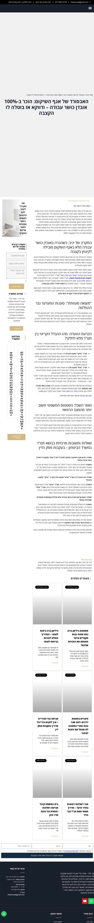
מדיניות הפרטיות (72, 851)
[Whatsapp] (91, 901)
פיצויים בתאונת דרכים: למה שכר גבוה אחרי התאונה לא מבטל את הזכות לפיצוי (78, 726)
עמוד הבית (89, 95)
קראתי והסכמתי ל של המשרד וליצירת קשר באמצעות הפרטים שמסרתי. (59, 851)
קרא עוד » (84, 666)
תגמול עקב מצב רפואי (69, 275)
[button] (90, 8)
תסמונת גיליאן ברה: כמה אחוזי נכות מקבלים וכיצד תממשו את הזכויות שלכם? (77, 638)
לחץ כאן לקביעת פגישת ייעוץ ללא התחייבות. (76, 395)
